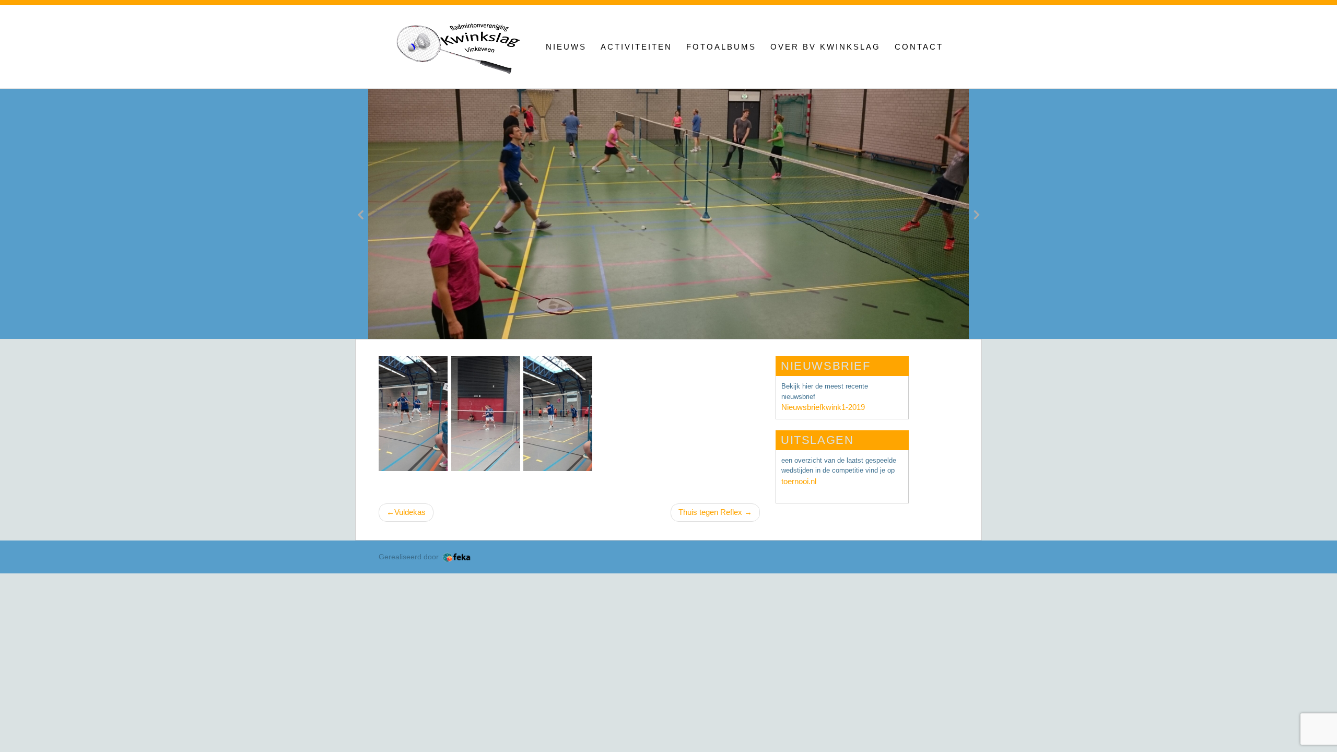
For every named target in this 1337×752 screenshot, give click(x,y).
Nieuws (566, 46)
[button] (360, 214)
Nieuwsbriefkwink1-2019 (823, 407)
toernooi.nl (798, 481)
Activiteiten (636, 46)
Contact (919, 46)
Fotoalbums (721, 46)
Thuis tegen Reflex (710, 512)
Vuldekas (410, 512)
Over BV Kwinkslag (825, 46)
